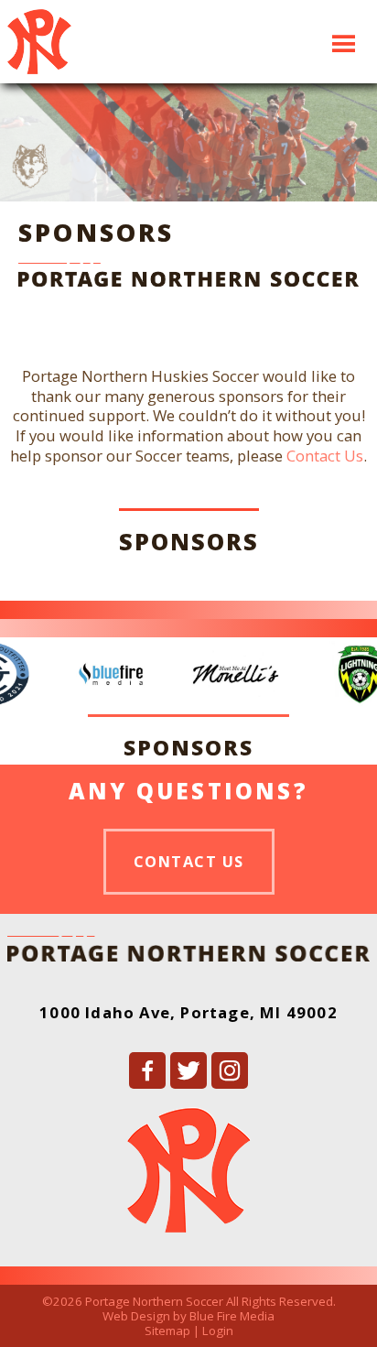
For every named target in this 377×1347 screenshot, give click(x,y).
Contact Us (324, 455)
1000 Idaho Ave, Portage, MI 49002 (188, 1012)
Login (217, 1330)
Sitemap (167, 1330)
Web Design (136, 1316)
